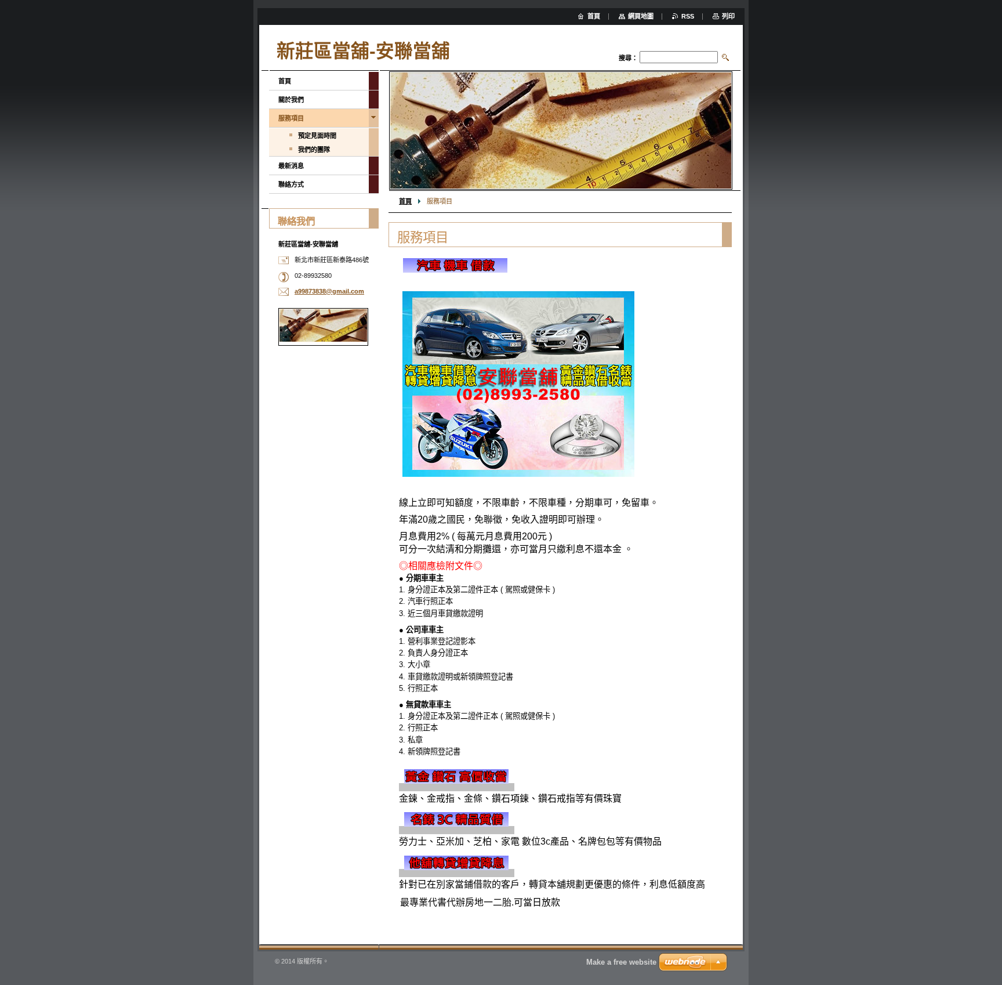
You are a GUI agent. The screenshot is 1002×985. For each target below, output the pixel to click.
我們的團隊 (314, 149)
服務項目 (291, 118)
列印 (728, 16)
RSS (687, 16)
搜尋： (628, 58)
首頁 (405, 201)
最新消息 (291, 165)
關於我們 (291, 99)
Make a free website (621, 962)
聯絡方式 (291, 184)
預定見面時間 (317, 135)
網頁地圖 (641, 16)
